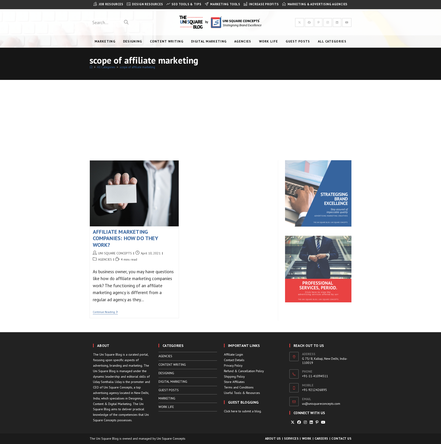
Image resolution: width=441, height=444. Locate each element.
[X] (292, 422)
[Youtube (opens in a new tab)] (346, 22)
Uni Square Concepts (171, 438)
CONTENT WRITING (172, 365)
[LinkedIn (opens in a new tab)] (337, 22)
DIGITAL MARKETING (172, 381)
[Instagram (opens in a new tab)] (327, 22)
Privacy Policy (233, 365)
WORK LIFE (166, 407)
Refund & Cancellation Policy (244, 371)
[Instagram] (305, 422)
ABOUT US (273, 438)
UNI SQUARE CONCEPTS (115, 253)
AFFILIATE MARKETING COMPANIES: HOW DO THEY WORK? (125, 238)
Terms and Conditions (239, 387)
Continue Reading (105, 312)
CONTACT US (341, 438)
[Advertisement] (220, 114)
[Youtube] (323, 422)
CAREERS (321, 438)
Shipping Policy (234, 376)
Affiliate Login (233, 354)
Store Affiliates (234, 382)
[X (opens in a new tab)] (299, 22)
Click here (230, 411)
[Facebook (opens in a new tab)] (309, 22)
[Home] (91, 67)
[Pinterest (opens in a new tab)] (318, 22)
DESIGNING (166, 373)
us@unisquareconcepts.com (321, 404)
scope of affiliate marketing (137, 67)
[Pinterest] (317, 422)
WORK (306, 438)
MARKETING (166, 398)
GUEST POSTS (168, 390)
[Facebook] (299, 422)
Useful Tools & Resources (242, 393)
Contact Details (234, 360)
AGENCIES (105, 259)
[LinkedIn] (311, 422)
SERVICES (291, 438)
